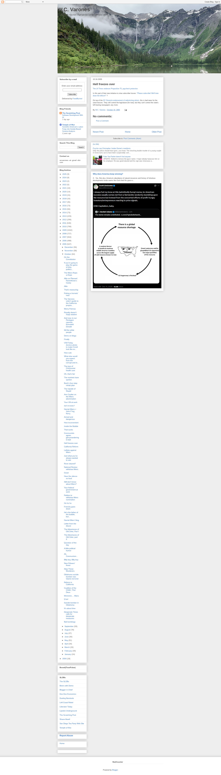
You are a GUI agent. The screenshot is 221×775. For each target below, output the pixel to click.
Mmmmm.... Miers (71, 596)
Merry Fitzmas (70, 309)
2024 (64, 178)
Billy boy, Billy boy (71, 560)
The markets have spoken (71, 378)
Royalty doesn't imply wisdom (70, 313)
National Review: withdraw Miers (71, 468)
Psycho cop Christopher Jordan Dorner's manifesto (111, 148)
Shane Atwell (65, 719)
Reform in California (69, 583)
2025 (64, 174)
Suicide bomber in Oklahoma (71, 604)
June (67, 637)
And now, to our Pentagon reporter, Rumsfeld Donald (70, 322)
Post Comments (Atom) (132, 138)
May (67, 640)
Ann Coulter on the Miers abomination (70, 396)
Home (127, 132)
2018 (64, 199)
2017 (64, 202)
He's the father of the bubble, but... (71, 514)
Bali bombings (69, 622)
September (69, 626)
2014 (64, 213)
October (68, 254)
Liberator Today (66, 707)
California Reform (71, 447)
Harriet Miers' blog (71, 520)
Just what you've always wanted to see (71, 458)
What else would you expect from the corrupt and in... (71, 359)
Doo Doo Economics (68, 694)
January (68, 654)
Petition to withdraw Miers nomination (71, 497)
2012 (64, 220)
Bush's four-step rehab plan (70, 384)
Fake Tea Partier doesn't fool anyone (116, 157)
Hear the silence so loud (70, 477)
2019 (64, 195)
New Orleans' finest (69, 564)
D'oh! (66, 599)
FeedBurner (77, 99)
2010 (64, 226)
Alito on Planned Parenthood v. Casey (70, 280)
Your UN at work (70, 402)
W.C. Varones (74, 9)
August (68, 630)
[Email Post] (125, 110)
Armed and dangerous (69, 418)
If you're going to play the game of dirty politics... (71, 266)
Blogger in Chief (66, 690)
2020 (64, 192)
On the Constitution (70, 258)
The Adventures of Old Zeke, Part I (71, 530)
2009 (64, 230)
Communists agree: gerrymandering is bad (71, 436)
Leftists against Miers (70, 451)
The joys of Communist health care (69, 368)
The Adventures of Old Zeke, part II (71, 537)
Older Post (156, 132)
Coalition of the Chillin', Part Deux (70, 590)
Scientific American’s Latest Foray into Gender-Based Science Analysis (72, 129)
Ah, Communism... (71, 555)
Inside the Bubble (71, 426)
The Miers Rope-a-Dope (71, 274)
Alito (66, 286)
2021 (64, 188)
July (66, 633)
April (67, 644)
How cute (68, 353)
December (69, 247)
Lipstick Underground (68, 711)
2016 (64, 206)
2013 (64, 216)
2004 (64, 659)
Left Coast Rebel (66, 702)
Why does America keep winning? (108, 174)
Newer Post (98, 132)
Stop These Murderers (69, 570)
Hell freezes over (71, 443)
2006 (64, 241)
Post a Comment (102, 121)
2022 (64, 185)
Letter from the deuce (70, 525)
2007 (64, 237)
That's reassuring (71, 290)
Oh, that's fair (69, 374)
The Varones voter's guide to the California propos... (71, 302)
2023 (64, 181)
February (69, 651)
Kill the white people (69, 331)
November (69, 251)
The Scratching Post (71, 113)
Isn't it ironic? (69, 406)
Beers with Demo (66, 686)
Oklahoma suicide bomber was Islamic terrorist (71, 576)
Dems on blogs (70, 336)
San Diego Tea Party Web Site (72, 723)
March (67, 647)
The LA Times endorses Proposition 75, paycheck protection (115, 89)
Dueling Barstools (67, 698)
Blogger (115, 770)
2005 (64, 244)
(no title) (96, 144)
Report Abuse (66, 735)
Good (66, 473)
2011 (64, 223)
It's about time (69, 608)
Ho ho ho (67, 503)
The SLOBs (64, 681)
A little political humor (69, 549)
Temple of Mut (68, 125)
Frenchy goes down (69, 508)
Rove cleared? (70, 464)
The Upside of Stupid (69, 390)
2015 (64, 209)
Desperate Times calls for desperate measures (71, 615)
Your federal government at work (71, 490)
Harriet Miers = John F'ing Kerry (70, 411)
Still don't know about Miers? (70, 483)
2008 (64, 234)
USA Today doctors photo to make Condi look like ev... (71, 346)
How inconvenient (71, 423)
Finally (66, 339)
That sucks (68, 430)
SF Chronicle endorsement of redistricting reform (121, 100)
